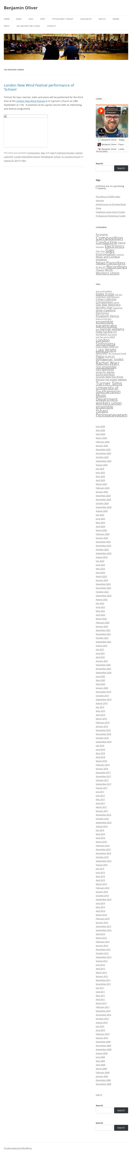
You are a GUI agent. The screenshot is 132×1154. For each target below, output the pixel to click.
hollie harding (104, 332)
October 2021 (102, 637)
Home (7, 19)
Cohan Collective (106, 299)
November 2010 (103, 1014)
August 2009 (102, 1053)
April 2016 (100, 837)
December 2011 (103, 980)
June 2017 (100, 795)
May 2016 (100, 834)
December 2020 (103, 664)
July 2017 (100, 791)
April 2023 (100, 572)
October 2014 (102, 895)
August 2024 (102, 511)
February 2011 (102, 1007)
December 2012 (103, 949)
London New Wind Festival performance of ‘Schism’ (39, 87)
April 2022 (100, 614)
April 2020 (100, 684)
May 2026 (100, 430)
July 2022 (100, 603)
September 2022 (103, 595)
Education (100, 247)
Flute (102, 251)
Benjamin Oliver (21, 8)
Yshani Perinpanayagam (111, 412)
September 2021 (103, 641)
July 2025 (100, 468)
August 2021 (102, 645)
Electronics (114, 246)
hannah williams (112, 329)
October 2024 (102, 503)
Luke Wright (106, 350)
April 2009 (100, 1064)
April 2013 (100, 934)
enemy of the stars (103, 319)
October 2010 (102, 1018)
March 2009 (101, 1068)
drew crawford (105, 310)
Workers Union (107, 273)
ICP (115, 331)
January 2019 (102, 726)
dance (116, 302)
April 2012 (100, 968)
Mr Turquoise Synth (117, 353)
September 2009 (103, 1049)
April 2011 (100, 999)
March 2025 (101, 484)
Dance (122, 243)
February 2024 (102, 534)
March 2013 (101, 937)
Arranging (102, 234)
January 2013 (102, 945)
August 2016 (102, 826)
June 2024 (100, 518)
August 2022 (102, 599)
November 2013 (103, 926)
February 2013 (102, 941)
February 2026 (102, 441)
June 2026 (100, 426)
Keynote (100, 200)
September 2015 (103, 860)
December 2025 (103, 449)
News (19, 19)
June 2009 (100, 1057)
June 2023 (100, 564)
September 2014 (103, 899)
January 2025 (102, 491)
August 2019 (102, 703)
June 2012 (100, 964)
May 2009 (100, 1060)
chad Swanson (113, 296)
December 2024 (103, 495)
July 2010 (100, 1026)
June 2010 (100, 1030)
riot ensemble (106, 367)
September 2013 (103, 930)
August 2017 (102, 787)
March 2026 (101, 437)
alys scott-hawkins (104, 291)
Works (116, 19)
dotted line (118, 308)
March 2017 (101, 807)
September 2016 (103, 822)
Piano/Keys (115, 262)
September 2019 (103, 699)
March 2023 (101, 576)
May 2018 (100, 753)
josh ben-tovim (102, 337)
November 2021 (103, 634)
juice (112, 336)
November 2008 (103, 1084)
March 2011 (101, 1003)
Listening (120, 254)
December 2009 (103, 1041)
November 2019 (103, 691)
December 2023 (103, 541)
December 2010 (103, 1010)
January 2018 (102, 768)
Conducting (106, 242)
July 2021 (100, 649)
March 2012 (101, 972)
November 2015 (103, 853)
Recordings (116, 266)
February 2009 (102, 1072)
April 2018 (100, 757)
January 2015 (102, 891)
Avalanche (86, 19)
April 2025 (100, 480)
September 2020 (103, 672)
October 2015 (102, 857)
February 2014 (102, 918)
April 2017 (100, 803)
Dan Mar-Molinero (108, 305)
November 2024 (103, 499)
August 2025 (102, 464)
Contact (51, 26)
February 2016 (102, 845)
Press (6, 26)
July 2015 (100, 868)
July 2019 (100, 707)
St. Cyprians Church (71, 156)
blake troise (105, 294)
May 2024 (100, 522)
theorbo (100, 379)
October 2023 (102, 549)
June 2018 (100, 749)
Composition (34, 152)
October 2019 (102, 695)
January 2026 (102, 445)
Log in (99, 1094)
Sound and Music (105, 374)
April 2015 (100, 880)
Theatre (100, 270)
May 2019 (100, 711)
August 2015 (102, 864)
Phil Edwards (47, 156)
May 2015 (100, 876)
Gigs (31, 19)
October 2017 (102, 780)
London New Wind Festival (30, 101)
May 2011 (100, 995)
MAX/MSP (102, 353)
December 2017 (103, 772)
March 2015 (101, 884)
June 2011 (100, 991)
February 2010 (102, 1034)
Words (109, 270)
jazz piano (112, 334)
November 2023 (103, 545)
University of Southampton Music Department (108, 393)
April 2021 (100, 657)
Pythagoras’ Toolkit (62, 19)
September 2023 (103, 553)
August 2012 (102, 960)
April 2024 (100, 526)
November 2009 (103, 1045)
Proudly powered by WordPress (18, 1148)
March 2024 (101, 530)
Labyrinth (8, 156)
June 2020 (100, 676)
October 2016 (102, 818)
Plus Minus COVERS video (108, 196)
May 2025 (100, 476)
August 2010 (102, 1022)
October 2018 (102, 737)
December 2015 (103, 849)
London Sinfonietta (105, 341)
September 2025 (103, 461)
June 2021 (100, 653)
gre (97, 329)
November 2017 (103, 776)
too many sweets (116, 379)
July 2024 (100, 514)
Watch (102, 19)
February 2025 (102, 487)
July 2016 (100, 830)
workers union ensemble (109, 404)
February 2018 (102, 764)
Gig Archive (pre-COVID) (28, 26)
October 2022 (102, 591)
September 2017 (103, 784)
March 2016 (101, 841)
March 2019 (101, 718)
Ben (24, 160)
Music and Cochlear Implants (108, 258)
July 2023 (100, 561)
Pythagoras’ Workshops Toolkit (111, 215)
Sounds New (103, 377)
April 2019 (100, 714)
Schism (57, 156)
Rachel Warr (107, 363)
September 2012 (103, 957)
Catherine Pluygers (66, 152)
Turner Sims (109, 383)
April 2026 (100, 434)
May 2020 (100, 680)
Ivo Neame (101, 334)
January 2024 (102, 537)
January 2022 (102, 626)
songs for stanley (105, 372)
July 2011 (100, 987)
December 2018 (103, 730)
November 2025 (103, 453)
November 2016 (103, 814)
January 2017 (102, 810)
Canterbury (101, 296)
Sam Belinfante (105, 369)
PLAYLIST (101, 267)
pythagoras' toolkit (109, 359)
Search (99, 163)
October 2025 (102, 457)
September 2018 (103, 741)
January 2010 (102, 1037)
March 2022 (101, 618)
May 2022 (100, 611)
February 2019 (102, 722)
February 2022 (102, 622)
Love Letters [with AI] (107, 346)
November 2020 (103, 668)
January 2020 (102, 687)
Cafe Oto (118, 295)
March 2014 (101, 914)
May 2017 (100, 799)
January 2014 (102, 922)
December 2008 (103, 1080)
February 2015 (102, 887)
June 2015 (100, 872)
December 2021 (103, 630)
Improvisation (106, 254)
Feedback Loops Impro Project (110, 212)
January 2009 (102, 1076)
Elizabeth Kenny (107, 316)
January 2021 (102, 661)
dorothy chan (104, 307)
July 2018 (100, 745)
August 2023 (102, 557)
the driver (117, 377)
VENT (42, 19)
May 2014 (100, 907)
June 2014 (100, 903)
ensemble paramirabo (106, 323)
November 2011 (103, 984)
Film (98, 251)
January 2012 (102, 976)
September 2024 (103, 507)
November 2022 (103, 587)
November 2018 (103, 734)
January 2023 (102, 580)
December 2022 (103, 584)
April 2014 (100, 910)
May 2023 (100, 568)
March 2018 (101, 761)
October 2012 (102, 953)
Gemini (79, 152)
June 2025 (100, 472)
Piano (100, 356)
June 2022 (100, 607)
